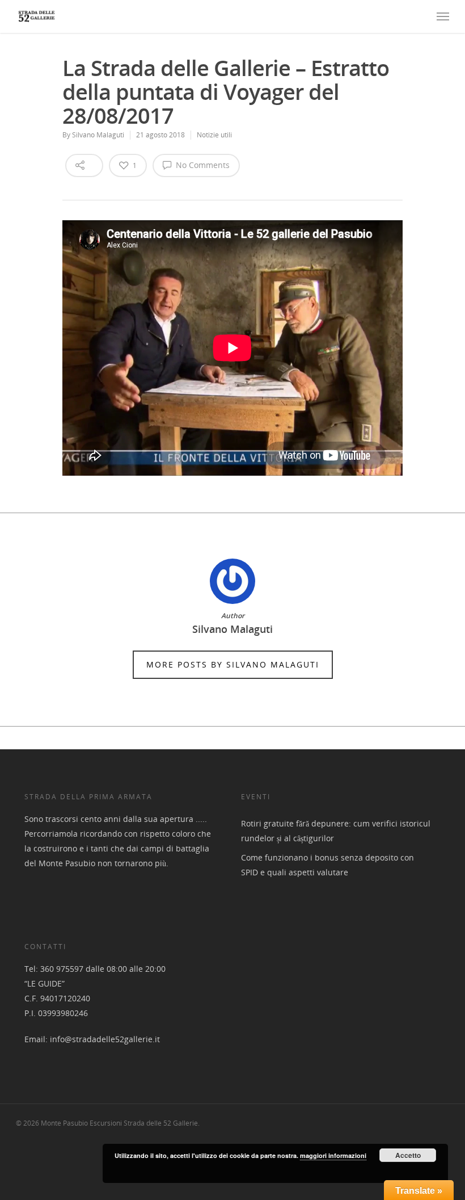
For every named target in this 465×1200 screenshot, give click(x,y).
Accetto (408, 1155)
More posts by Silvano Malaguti (232, 664)
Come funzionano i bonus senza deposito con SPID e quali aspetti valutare (327, 865)
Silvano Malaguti (98, 135)
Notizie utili (214, 135)
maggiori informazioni (333, 1155)
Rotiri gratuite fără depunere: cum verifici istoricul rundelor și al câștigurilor (335, 831)
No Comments (202, 165)
